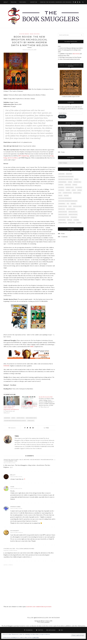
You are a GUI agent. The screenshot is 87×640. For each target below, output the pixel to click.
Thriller (69, 219)
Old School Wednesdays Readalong (68, 200)
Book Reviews (35, 34)
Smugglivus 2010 (71, 209)
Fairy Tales (68, 184)
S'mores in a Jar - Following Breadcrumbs (19, 548)
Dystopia (61, 184)
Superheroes (62, 219)
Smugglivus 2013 (63, 214)
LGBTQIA (80, 190)
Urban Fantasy (62, 222)
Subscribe (62, 116)
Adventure (7, 417)
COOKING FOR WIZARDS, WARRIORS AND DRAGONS (56, 2)
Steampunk (74, 217)
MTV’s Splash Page (23, 156)
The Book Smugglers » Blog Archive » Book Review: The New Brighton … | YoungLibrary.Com (29, 460)
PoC (68, 203)
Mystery (66, 195)
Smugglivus (62, 209)
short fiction (76, 53)
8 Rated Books (24, 34)
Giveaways (61, 187)
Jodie (12, 486)
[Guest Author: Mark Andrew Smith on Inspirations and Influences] (12, 400)
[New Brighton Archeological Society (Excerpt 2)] (39, 331)
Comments (12, 428)
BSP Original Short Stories (65, 179)
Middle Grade (76, 192)
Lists (60, 192)
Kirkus (74, 190)
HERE (31, 346)
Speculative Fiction (64, 217)
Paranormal (62, 203)
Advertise (33, 2)
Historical (61, 190)
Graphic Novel (20, 417)
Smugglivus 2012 (73, 211)
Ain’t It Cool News (12, 158)
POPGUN (6, 366)
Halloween (79, 187)
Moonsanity (14, 530)
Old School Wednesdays (65, 198)
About (6, 2)
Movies (60, 195)
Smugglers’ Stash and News (29, 406)
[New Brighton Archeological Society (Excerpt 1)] (20, 331)
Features (22, 2)
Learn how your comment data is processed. (38, 606)
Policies (13, 2)
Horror (68, 190)
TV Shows (76, 219)
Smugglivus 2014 (73, 214)
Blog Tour (69, 173)
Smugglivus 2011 (63, 211)
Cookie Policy (35, 637)
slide (70, 206)
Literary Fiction (67, 192)
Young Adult (31, 420)
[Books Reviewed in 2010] (48, 402)
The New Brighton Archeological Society (15, 420)
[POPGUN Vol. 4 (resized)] (29, 360)
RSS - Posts (61, 152)
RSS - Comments (62, 236)
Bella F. (13, 474)
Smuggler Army (77, 206)
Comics (13, 417)
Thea (47, 427)
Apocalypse (61, 173)
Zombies (79, 222)
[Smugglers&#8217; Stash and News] (29, 400)
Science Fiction (63, 206)
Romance (73, 203)
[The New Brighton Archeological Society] (16, 89)
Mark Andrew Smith (31, 417)
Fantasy (75, 184)
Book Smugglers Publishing (66, 176)
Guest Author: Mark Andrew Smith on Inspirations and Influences (11, 407)
